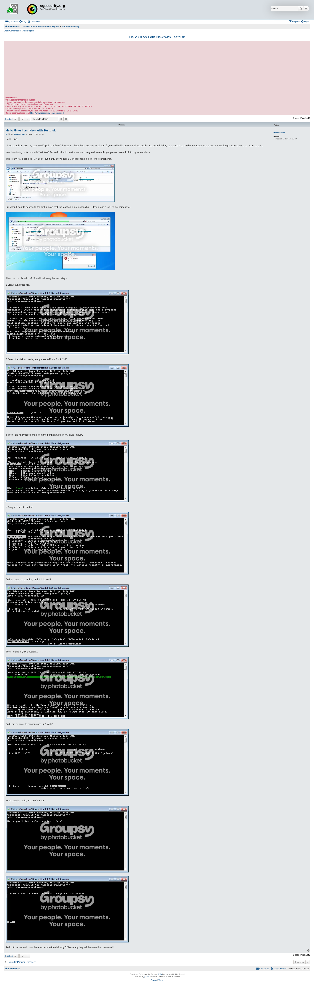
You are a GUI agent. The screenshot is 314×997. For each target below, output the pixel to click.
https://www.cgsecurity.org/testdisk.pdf (47, 113)
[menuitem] (22, 21)
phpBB (147, 977)
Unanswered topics (12, 31)
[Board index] (22, 9)
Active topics (28, 31)
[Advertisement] (157, 69)
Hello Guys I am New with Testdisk (157, 37)
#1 (7, 134)
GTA (160, 974)
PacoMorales (279, 133)
